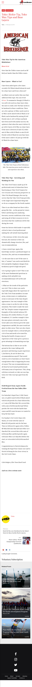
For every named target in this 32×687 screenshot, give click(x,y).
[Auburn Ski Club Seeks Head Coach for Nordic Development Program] (15, 603)
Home (6, 676)
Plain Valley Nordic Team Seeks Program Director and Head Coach (15, 631)
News (3, 10)
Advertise (25, 676)
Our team (18, 676)
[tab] (3, 550)
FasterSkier (27, 616)
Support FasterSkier (12, 678)
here (4, 100)
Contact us (22, 678)
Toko (3, 24)
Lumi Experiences (25, 586)
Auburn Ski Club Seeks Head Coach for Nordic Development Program (16, 610)
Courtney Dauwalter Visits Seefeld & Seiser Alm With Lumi (15, 580)
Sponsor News (9, 10)
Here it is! (5, 66)
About (11, 676)
